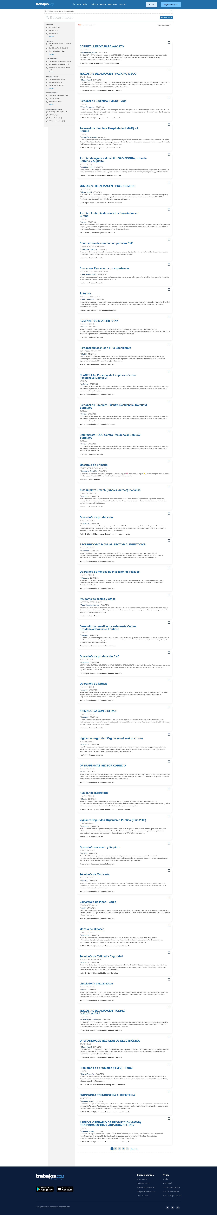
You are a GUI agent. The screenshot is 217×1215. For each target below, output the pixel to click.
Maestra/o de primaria (93, 465)
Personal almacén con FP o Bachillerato (105, 348)
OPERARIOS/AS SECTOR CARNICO (103, 765)
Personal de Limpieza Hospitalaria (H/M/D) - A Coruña (109, 129)
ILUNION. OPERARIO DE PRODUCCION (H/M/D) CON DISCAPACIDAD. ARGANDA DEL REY (110, 1123)
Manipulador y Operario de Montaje (60, 43)
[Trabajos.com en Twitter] (173, 1207)
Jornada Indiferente (56, 85)
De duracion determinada (59, 95)
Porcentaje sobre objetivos (58, 112)
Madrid (51, 30)
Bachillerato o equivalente (59, 64)
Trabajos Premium (98, 4)
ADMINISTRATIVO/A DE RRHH (99, 320)
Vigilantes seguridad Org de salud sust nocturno (111, 738)
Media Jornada (55, 82)
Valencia (51, 33)
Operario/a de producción (96, 517)
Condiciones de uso (171, 1187)
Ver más (51, 36)
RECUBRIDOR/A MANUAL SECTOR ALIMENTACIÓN (113, 544)
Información (142, 1179)
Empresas (112, 4)
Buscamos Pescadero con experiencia (104, 268)
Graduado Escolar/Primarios (60, 61)
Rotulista (85, 293)
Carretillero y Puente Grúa (57, 48)
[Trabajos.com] (45, 6)
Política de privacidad (172, 1196)
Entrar (151, 4)
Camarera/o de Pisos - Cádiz (98, 902)
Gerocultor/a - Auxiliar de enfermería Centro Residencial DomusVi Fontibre (108, 627)
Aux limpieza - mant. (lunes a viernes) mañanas (110, 490)
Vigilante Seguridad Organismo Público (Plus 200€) (113, 820)
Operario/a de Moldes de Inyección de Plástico (110, 571)
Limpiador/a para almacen (96, 983)
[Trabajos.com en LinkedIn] (178, 1207)
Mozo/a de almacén (92, 929)
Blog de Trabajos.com (146, 1191)
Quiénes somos (143, 1183)
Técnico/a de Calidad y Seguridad (101, 956)
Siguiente (134, 1149)
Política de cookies (171, 1191)
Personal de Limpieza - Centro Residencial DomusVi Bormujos (113, 406)
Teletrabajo (54, 115)
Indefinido (54, 98)
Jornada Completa (57, 79)
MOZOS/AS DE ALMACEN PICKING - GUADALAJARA (103, 1012)
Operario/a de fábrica (93, 683)
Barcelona (52, 27)
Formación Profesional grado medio (60, 68)
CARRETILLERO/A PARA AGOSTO (102, 46)
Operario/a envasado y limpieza (100, 847)
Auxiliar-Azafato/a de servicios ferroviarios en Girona (109, 214)
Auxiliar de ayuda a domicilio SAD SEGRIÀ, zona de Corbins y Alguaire (113, 159)
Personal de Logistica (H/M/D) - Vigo (103, 101)
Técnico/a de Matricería (95, 874)
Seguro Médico (55, 118)
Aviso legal (167, 1183)
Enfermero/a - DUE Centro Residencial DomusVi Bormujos (110, 436)
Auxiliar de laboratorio (94, 792)
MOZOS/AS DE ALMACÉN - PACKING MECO (108, 73)
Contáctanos (143, 1196)
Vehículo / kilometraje (57, 121)
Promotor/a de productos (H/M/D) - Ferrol (106, 1068)
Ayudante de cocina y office (97, 599)
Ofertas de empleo (53, 11)
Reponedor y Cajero (55, 51)
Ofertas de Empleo (80, 4)
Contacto (123, 4)
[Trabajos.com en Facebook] (167, 1207)
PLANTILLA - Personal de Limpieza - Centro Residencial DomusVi (108, 376)
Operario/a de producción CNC (99, 656)
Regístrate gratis (171, 4)
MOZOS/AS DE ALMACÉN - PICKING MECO (108, 186)
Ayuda (165, 1179)
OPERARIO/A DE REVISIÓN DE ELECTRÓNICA (110, 1040)
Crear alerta (167, 17)
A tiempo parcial (55, 101)
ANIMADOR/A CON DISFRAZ (98, 711)
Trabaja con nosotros (146, 1187)
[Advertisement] (120, 34)
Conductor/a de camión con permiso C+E (106, 243)
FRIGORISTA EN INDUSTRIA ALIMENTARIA (107, 1095)
